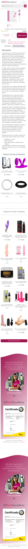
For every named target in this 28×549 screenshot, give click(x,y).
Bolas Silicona (17, 41)
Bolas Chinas (10, 41)
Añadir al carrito (22, 35)
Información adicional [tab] (18, 46)
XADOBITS (22, 442)
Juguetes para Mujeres (18, 43)
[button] (25, 6)
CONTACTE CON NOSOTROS (14, 393)
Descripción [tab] (8, 46)
